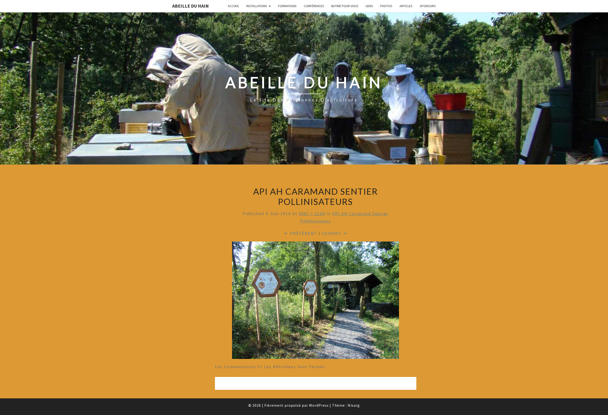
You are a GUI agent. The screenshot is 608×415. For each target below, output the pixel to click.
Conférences (314, 6)
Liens (369, 6)
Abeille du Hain (190, 6)
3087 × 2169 (312, 213)
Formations (287, 6)
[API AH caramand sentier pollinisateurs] (315, 301)
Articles (406, 6)
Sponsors (428, 6)
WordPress (319, 405)
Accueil (233, 6)
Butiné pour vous (344, 6)
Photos (386, 6)
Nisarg (354, 405)
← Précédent (300, 233)
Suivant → (334, 233)
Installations (256, 6)
